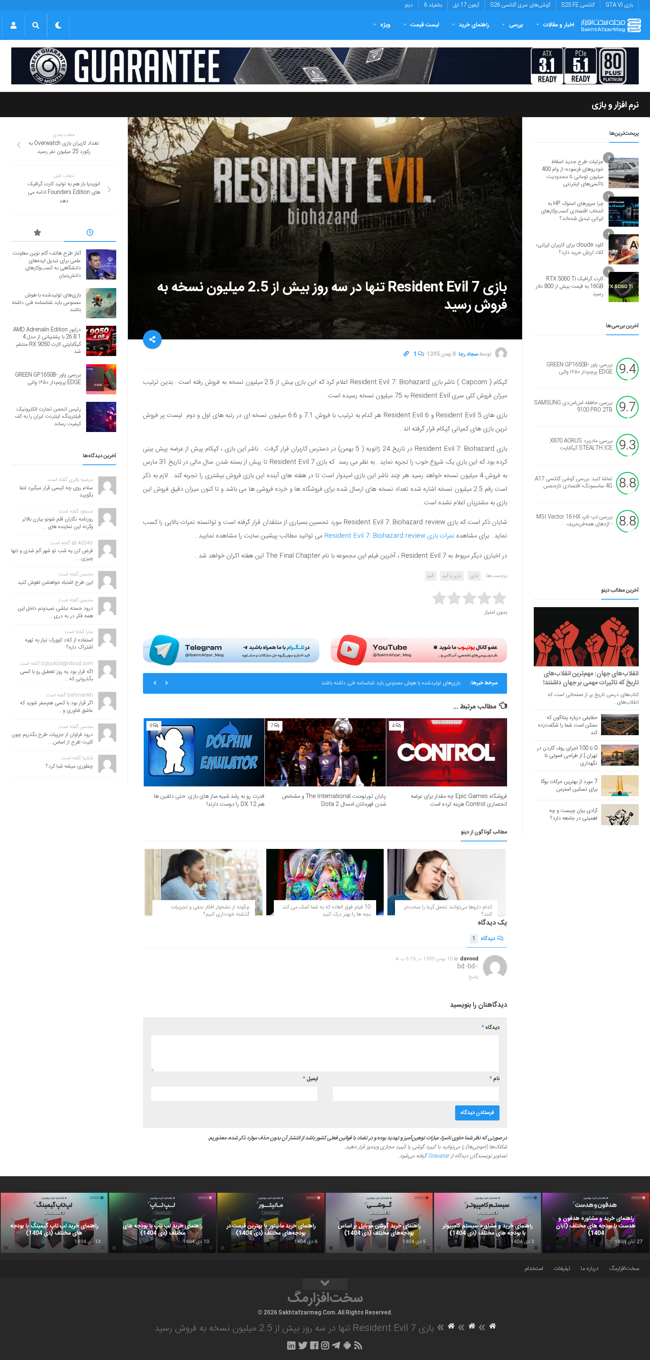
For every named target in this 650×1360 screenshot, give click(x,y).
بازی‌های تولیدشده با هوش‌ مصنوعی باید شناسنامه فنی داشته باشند (46, 302)
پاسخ (473, 977)
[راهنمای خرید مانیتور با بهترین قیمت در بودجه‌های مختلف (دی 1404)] (270, 1223)
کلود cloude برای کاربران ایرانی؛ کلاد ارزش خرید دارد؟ (569, 249)
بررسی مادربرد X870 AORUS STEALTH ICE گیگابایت (581, 445)
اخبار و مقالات (558, 25)
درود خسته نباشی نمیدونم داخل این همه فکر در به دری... (55, 612)
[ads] (325, 66)
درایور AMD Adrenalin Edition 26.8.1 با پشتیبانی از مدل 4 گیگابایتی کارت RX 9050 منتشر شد (359, 683)
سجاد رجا (468, 354)
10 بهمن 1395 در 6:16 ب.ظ (424, 959)
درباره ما (589, 1268)
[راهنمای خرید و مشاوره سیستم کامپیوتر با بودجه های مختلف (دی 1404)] (487, 1223)
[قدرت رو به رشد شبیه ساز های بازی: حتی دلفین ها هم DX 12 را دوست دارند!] (204, 752)
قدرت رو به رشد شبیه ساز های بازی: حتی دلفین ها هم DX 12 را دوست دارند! (209, 800)
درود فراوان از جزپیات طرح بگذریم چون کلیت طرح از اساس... (52, 738)
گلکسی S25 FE (578, 5)
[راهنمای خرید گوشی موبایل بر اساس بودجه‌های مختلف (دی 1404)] (379, 1223)
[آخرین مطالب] (90, 234)
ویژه (385, 25)
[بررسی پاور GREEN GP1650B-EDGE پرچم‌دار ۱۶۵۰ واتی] (101, 379)
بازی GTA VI (619, 5)
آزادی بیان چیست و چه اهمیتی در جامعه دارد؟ (573, 814)
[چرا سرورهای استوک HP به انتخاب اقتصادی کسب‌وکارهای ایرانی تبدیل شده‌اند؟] (624, 212)
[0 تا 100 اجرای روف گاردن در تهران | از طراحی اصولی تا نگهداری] (620, 755)
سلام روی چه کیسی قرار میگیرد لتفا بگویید (56, 492)
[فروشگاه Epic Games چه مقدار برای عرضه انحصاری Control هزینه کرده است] (446, 752)
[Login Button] (13, 25)
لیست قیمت (424, 25)
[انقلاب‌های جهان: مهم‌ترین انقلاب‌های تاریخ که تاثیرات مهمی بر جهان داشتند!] (586, 636)
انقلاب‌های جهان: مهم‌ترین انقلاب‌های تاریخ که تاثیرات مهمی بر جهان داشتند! (591, 678)
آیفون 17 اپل (466, 5)
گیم (431, 576)
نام (494, 1079)
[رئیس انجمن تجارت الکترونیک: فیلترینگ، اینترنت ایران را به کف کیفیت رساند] (101, 417)
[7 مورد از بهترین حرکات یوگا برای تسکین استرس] (620, 785)
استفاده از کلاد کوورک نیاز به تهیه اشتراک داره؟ (59, 644)
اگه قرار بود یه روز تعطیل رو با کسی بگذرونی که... (56, 675)
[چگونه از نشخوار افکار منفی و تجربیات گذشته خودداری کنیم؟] (204, 882)
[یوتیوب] (419, 650)
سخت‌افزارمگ (624, 1268)
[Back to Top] (325, 1284)
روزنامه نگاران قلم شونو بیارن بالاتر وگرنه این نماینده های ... (57, 523)
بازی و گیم (452, 576)
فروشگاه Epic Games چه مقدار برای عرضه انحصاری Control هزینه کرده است (459, 800)
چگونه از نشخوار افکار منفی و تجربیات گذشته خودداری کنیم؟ (210, 911)
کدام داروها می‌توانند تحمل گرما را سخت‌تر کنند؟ (448, 911)
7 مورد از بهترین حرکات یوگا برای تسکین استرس (569, 785)
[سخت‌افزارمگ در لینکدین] (291, 1345)
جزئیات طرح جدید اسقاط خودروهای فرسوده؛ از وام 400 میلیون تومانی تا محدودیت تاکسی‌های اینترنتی (572, 173)
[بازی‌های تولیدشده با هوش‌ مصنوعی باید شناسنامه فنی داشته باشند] (101, 303)
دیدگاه (483, 938)
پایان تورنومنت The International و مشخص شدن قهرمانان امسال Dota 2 (334, 800)
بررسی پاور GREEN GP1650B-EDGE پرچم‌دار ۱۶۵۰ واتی (579, 368)
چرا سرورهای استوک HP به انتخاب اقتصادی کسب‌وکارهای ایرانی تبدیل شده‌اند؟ (572, 211)
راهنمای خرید (474, 25)
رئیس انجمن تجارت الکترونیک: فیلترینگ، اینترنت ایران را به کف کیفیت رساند (48, 417)
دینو (409, 5)
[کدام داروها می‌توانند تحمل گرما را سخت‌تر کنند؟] (446, 882)
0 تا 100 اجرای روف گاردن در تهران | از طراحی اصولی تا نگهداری (567, 756)
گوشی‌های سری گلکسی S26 (520, 5)
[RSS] (358, 1345)
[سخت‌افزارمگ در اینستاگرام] (325, 1345)
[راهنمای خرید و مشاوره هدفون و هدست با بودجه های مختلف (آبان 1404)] (595, 1223)
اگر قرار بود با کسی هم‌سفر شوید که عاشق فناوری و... (56, 707)
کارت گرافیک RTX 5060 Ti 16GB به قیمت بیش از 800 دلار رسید (569, 286)
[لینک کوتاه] (406, 354)
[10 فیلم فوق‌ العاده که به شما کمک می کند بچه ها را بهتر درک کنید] (325, 882)
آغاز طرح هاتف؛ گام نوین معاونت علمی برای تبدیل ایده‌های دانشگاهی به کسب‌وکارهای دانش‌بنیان (46, 264)
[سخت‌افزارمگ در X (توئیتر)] (302, 1345)
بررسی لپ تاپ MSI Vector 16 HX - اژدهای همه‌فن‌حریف (574, 521)
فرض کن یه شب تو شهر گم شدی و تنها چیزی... (52, 554)
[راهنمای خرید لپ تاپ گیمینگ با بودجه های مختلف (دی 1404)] (54, 1223)
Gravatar (438, 1156)
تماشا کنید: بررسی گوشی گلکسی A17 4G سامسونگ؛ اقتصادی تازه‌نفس (573, 483)
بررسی (516, 25)
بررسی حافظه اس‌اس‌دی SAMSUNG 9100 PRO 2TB (573, 406)
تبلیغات (562, 1268)
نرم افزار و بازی (615, 105)
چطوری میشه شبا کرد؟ (69, 766)
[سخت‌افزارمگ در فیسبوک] (314, 1345)
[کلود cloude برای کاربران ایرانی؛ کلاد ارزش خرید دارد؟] (624, 249)
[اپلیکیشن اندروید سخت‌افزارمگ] (347, 1345)
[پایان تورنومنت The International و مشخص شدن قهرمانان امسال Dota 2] (325, 752)
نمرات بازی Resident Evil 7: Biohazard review (389, 536)
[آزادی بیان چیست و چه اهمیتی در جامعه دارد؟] (620, 814)
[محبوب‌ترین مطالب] (37, 234)
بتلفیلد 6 (433, 5)
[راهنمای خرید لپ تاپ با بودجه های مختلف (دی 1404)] (162, 1223)
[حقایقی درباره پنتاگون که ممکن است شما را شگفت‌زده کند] (620, 724)
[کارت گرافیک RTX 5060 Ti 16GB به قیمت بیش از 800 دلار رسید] (624, 287)
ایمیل (310, 1079)
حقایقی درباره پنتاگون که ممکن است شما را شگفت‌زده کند (567, 725)
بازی (474, 576)
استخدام (534, 1268)
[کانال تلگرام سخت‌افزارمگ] (336, 1345)
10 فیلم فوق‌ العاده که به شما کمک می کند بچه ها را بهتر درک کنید (326, 911)
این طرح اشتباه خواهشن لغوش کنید (55, 582)
